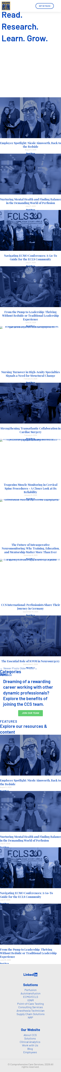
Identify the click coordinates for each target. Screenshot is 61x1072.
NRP (30, 1017)
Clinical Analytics (30, 1042)
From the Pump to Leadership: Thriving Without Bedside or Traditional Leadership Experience (30, 315)
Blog (30, 1048)
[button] (58, 6)
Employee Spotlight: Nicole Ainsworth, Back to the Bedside (30, 144)
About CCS (30, 1035)
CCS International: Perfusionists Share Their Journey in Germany (30, 606)
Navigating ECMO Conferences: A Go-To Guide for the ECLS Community (30, 257)
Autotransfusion (31, 993)
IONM (30, 1000)
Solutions (30, 1038)
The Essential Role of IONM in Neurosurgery (30, 661)
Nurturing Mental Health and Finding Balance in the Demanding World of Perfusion (30, 201)
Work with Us (30, 1045)
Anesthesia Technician (31, 1010)
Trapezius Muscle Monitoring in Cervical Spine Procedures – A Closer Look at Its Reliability (30, 488)
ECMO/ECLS (30, 996)
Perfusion (6, 675)
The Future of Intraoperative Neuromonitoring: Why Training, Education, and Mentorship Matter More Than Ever (30, 548)
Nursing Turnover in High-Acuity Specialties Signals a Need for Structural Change (30, 374)
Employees (30, 1052)
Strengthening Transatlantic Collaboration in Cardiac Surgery (30, 430)
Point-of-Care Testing (30, 1003)
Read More (30, 153)
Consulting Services (30, 1007)
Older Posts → (28, 668)
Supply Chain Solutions (31, 1014)
